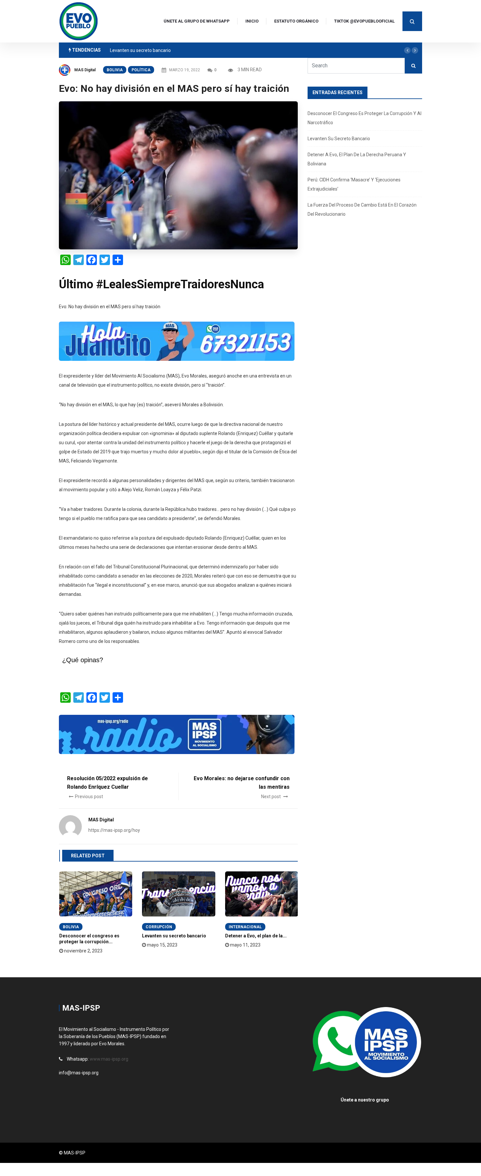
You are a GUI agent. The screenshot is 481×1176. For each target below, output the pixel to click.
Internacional (245, 927)
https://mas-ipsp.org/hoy (114, 830)
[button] (407, 50)
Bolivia (115, 70)
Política (141, 70)
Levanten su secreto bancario (140, 50)
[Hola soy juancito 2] (176, 340)
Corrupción (159, 927)
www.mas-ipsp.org (109, 1059)
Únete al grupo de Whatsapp (197, 21)
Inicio (251, 21)
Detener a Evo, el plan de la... (256, 935)
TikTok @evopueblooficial (364, 21)
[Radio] (176, 733)
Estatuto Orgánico (296, 21)
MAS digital (85, 70)
